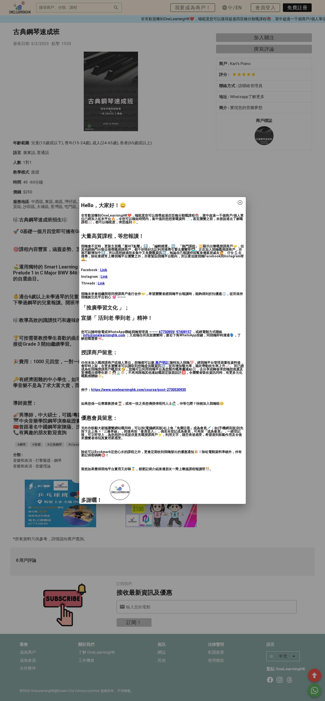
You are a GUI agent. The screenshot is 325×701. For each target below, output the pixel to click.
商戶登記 (162, 363)
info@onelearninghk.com (104, 335)
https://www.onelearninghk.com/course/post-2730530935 (138, 390)
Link (103, 270)
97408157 (183, 332)
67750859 (166, 332)
